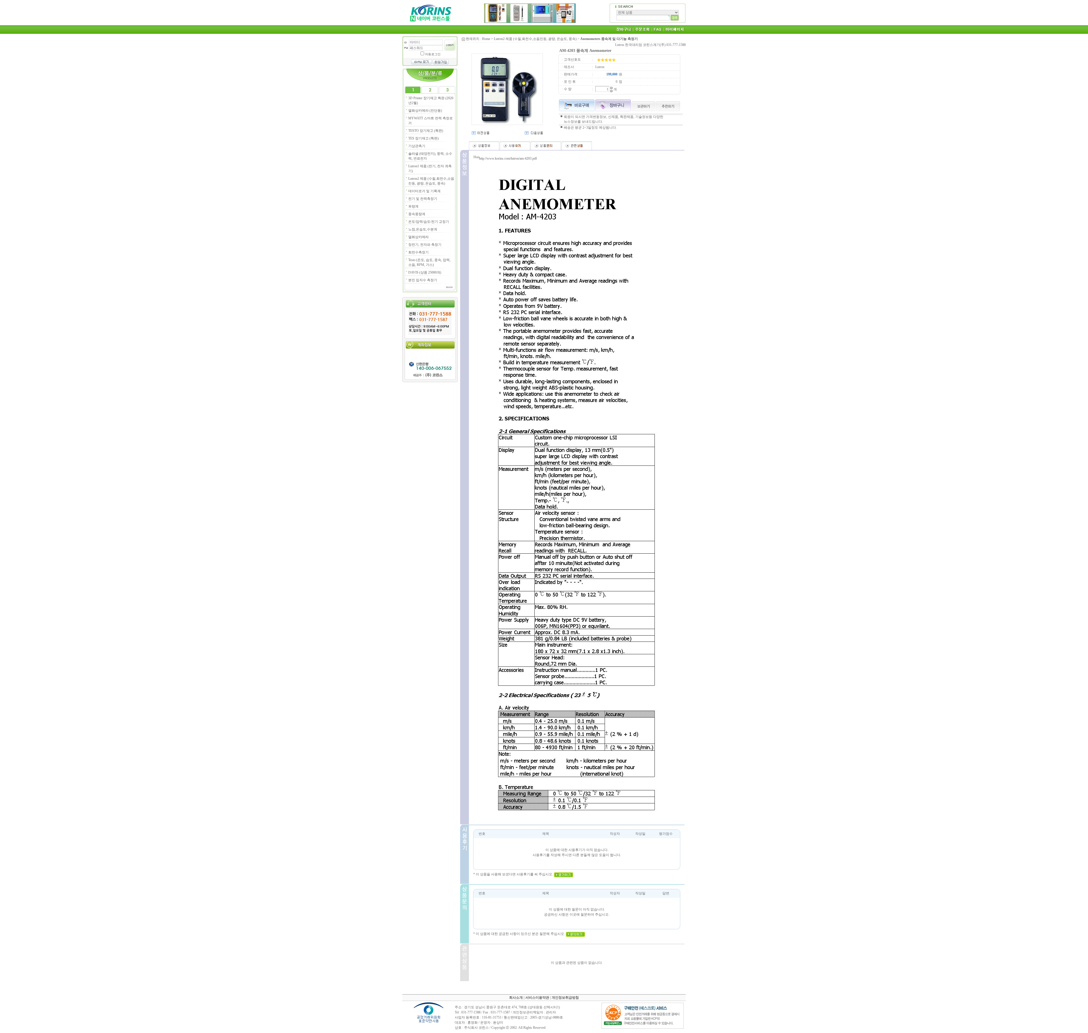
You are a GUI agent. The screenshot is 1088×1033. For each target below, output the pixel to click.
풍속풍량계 (416, 214)
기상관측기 (416, 146)
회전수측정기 (418, 252)
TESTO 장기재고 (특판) (425, 131)
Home (486, 39)
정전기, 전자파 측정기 (424, 245)
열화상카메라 (418, 237)
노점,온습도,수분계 (422, 229)
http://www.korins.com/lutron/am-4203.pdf (508, 158)
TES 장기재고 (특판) (423, 138)
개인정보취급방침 (565, 998)
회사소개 (516, 998)
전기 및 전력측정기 (422, 199)
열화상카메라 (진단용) (425, 111)
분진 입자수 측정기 (422, 280)
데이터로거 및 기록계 (424, 191)
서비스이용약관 (537, 998)
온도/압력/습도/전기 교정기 (428, 222)
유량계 (413, 206)
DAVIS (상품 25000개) (424, 272)
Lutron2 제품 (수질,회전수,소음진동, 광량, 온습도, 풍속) (535, 39)
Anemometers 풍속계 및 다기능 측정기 (609, 39)
